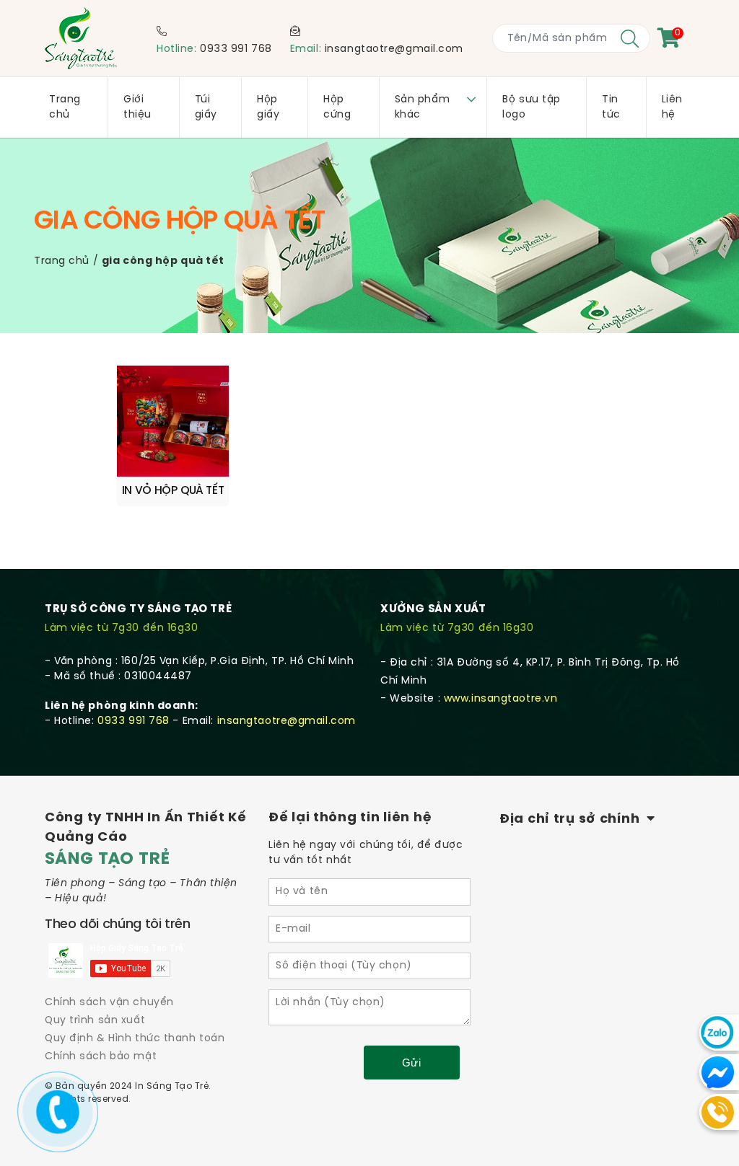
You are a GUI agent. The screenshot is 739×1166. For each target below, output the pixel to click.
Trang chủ (61, 261)
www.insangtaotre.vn (501, 699)
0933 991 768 (236, 49)
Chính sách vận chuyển (109, 1002)
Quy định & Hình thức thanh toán (134, 1038)
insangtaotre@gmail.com (394, 49)
